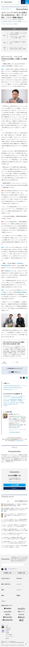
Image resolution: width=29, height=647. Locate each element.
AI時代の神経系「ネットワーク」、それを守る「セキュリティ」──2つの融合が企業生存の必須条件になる (15, 542)
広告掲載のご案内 (21, 572)
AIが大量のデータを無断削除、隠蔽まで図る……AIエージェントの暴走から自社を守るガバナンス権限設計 (15, 538)
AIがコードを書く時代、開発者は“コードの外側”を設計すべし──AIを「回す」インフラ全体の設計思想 (15, 525)
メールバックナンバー (15, 481)
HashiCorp (15, 23)
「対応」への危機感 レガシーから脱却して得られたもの (18, 33)
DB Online (17, 424)
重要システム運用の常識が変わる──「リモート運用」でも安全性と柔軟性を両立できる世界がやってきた (16, 529)
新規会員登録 (15, 485)
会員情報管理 (8, 629)
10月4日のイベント (9, 271)
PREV (4, 362)
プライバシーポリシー (10, 636)
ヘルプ (7, 625)
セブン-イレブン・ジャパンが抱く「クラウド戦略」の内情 (18, 37)
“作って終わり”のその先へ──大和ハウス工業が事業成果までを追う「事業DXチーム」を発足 (15, 546)
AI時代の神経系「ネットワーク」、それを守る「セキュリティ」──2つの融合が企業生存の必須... (14, 396)
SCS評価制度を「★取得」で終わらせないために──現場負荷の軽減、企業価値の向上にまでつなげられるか (16, 509)
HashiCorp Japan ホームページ (10, 389)
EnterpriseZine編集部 (16, 21)
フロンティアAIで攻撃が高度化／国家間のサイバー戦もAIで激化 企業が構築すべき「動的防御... (14, 400)
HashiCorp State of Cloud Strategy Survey (13, 387)
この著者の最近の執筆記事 (14, 432)
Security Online (18, 416)
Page (4, 35)
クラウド (3, 23)
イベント (19, 590)
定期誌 (18, 595)
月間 (21, 501)
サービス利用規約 (9, 634)
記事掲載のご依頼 (7, 572)
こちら (17, 354)
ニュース (19, 584)
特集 (2, 595)
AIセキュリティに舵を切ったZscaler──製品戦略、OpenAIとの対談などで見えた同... (14, 403)
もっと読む (5, 405)
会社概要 (7, 632)
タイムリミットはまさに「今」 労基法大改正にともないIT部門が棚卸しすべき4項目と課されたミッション (15, 514)
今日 (8, 501)
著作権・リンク (8, 627)
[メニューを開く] (2, 2)
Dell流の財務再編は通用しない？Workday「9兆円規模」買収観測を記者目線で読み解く (15, 504)
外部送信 (7, 638)
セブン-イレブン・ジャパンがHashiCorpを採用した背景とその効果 (18, 48)
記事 (2, 590)
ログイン (15, 488)
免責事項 (7, 630)
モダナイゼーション (9, 23)
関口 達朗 (8, 21)
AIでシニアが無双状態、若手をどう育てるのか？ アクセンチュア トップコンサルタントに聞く (15, 534)
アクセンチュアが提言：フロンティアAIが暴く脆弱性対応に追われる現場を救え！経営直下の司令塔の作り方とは (15, 521)
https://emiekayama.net (14, 427)
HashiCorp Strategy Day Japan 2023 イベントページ (15, 385)
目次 (14, 29)
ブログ (3, 601)
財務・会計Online (5, 584)
